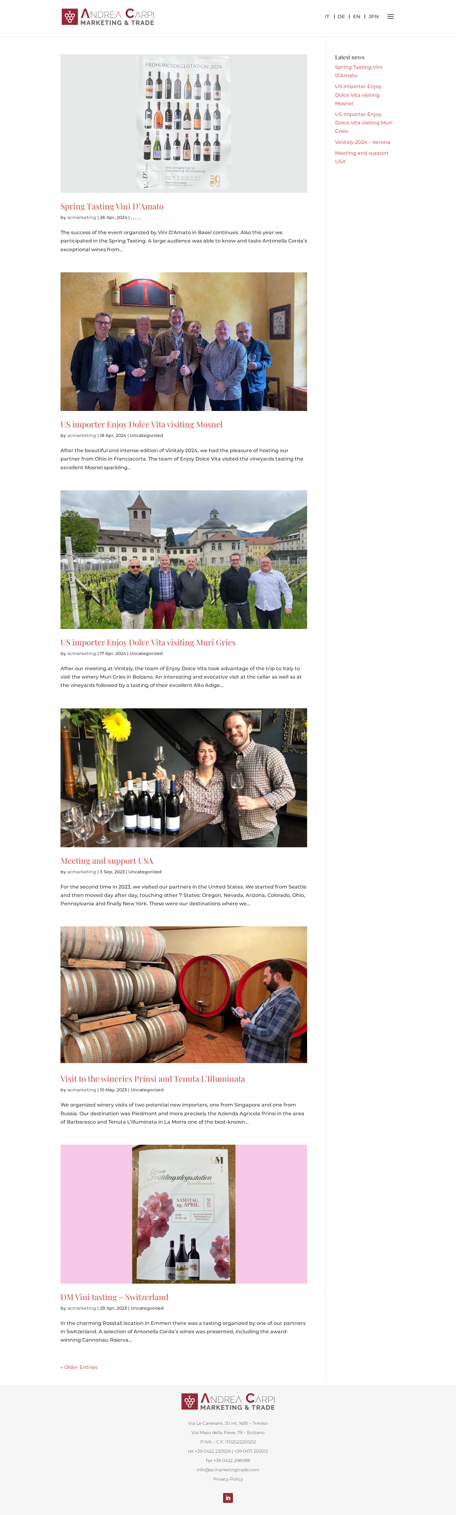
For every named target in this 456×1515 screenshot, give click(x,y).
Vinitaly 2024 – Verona (362, 142)
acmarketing (81, 217)
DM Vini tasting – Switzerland (114, 1296)
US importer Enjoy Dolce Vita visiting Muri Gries (148, 642)
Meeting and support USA (106, 860)
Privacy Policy (228, 1479)
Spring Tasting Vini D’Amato (111, 206)
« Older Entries (78, 1367)
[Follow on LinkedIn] (228, 1498)
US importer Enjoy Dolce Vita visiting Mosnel (141, 424)
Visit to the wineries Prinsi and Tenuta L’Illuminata (152, 1078)
